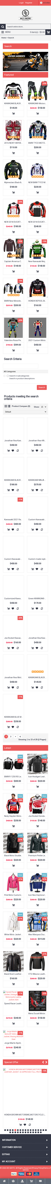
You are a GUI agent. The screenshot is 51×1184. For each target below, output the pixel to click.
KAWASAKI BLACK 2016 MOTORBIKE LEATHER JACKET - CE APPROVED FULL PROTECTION (14, 480)
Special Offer (11, 1062)
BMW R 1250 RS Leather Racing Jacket (14, 776)
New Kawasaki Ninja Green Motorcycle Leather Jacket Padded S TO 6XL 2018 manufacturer (38, 261)
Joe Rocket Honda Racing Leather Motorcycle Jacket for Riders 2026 (38, 816)
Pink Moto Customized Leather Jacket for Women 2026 (14, 895)
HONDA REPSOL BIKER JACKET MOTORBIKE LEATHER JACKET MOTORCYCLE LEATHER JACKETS (38, 301)
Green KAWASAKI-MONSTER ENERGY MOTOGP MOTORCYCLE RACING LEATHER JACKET (38, 598)
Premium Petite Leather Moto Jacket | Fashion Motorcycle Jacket (38, 855)
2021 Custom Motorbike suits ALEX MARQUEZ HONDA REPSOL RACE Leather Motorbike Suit (38, 340)
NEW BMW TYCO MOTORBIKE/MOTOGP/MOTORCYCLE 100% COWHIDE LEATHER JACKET (38, 182)
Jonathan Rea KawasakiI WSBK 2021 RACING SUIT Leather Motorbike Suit (14, 440)
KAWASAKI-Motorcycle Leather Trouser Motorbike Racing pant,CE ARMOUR (38, 103)
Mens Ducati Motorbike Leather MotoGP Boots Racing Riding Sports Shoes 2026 (38, 1013)
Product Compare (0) (21, 406)
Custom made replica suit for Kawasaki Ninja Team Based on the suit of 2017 (38, 559)
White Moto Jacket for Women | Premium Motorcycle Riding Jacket (14, 934)
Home (3, 38)
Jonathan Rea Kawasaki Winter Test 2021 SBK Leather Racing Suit (38, 638)
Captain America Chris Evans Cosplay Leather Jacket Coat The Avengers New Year (14, 261)
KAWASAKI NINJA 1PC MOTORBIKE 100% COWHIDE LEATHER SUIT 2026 (38, 480)
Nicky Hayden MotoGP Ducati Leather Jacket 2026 (14, 816)
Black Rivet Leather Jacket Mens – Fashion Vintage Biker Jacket (14, 974)
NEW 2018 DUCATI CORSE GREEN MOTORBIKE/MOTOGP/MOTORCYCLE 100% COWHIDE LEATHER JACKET (14, 222)
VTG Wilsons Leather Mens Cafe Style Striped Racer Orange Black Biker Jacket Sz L (38, 974)
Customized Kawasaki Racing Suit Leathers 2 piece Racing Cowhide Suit (14, 598)
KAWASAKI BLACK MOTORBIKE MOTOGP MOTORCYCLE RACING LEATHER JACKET (14, 103)
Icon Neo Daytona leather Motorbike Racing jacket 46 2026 (38, 895)
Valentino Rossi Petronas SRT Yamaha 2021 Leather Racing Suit (14, 340)
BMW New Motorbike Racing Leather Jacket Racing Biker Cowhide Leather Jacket (14, 301)
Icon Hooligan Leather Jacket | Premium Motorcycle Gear (38, 776)
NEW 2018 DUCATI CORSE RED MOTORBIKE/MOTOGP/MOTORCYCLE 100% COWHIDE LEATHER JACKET (38, 222)
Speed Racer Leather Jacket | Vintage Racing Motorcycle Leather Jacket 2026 (14, 1003)
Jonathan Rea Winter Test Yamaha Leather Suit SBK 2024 (14, 677)
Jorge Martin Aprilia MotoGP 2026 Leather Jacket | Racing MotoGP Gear (14, 1043)
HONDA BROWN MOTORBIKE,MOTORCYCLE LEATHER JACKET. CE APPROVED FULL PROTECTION (26, 1115)
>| (20, 736)
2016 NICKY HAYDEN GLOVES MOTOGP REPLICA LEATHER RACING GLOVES (14, 143)
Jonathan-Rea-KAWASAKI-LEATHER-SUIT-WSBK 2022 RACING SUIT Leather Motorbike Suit (38, 440)
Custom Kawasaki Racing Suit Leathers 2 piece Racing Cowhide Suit (38, 519)
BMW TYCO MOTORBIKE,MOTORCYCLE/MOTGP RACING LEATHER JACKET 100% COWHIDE (38, 143)
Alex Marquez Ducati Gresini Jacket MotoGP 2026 (38, 934)
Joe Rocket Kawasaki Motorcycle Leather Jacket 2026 (14, 638)
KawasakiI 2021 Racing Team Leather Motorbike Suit (14, 519)
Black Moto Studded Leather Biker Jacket (14, 855)
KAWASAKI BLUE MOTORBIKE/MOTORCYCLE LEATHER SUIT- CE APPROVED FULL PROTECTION (14, 717)
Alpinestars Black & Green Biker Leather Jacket (14, 182)
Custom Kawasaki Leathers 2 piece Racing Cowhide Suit (14, 559)
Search (11, 38)
